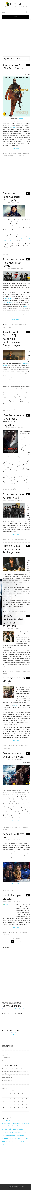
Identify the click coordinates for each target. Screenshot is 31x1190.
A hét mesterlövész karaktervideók (14, 495)
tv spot (17, 1142)
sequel (26, 488)
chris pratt (20, 324)
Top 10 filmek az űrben (19, 1068)
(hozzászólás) (6, 1057)
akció (4, 1121)
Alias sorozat (10, 1080)
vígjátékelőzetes (6, 1144)
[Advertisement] (15, 36)
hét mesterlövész (10, 747)
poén (10, 1135)
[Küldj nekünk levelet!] (15, 1037)
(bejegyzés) (5, 1054)
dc (7, 1123)
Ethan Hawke (11, 325)
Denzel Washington (7, 155)
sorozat (23, 1139)
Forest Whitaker (21, 889)
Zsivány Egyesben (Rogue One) (19, 238)
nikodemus (20, 759)
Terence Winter (6, 410)
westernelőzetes (7, 748)
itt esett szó (20, 118)
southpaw (25, 827)
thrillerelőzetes (11, 1142)
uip (20, 1141)
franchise (14, 155)
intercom (19, 1126)
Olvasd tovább (16, 148)
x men (11, 1144)
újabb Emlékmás (8, 298)
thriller (6, 1142)
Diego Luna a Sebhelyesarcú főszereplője (11, 197)
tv (15, 1141)
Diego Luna (18, 253)
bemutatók (26, 1121)
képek (5, 889)
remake (26, 253)
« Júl (3, 1113)
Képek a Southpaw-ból (14, 835)
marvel (11, 1132)
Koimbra (19, 202)
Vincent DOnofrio (22, 747)
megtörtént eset (21, 1132)
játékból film (24, 1126)
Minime (20, 71)
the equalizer (6, 489)
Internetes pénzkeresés (8, 1068)
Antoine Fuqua (25, 153)
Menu (15, 17)
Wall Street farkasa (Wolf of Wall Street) (18, 381)
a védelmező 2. (14, 153)
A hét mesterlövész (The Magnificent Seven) (14, 262)
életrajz (14, 1144)
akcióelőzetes (9, 1121)
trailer (6, 745)
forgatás (27, 1123)
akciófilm (20, 153)
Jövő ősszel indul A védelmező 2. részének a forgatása (14, 420)
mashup (15, 1132)
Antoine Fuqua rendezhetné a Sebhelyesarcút (12, 549)
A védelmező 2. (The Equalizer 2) (13, 66)
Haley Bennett (18, 325)
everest (7, 827)
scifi (8, 1138)
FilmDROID (17, 4)
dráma (4, 827)
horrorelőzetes (8, 1126)
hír (5, 253)
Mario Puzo (18, 671)
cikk (5, 826)
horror (3, 1126)
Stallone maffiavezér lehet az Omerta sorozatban (13, 621)
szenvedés (5, 829)
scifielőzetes (12, 1139)
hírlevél (14, 1126)
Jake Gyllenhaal (13, 827)
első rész (12, 127)
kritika (5, 153)
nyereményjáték (5, 1135)
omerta (23, 671)
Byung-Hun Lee (21, 745)
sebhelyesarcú (6, 254)
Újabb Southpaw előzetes (12, 896)
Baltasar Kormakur (24, 826)
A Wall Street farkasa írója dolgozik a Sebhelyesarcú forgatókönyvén (12, 338)
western (9, 327)
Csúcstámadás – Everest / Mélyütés (14, 755)
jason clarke (20, 827)
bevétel (4, 1123)
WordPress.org (5, 1060)
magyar (6, 1132)
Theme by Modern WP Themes (15, 1188)
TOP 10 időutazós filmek (13, 1083)
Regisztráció (4, 1049)
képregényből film (8, 1129)
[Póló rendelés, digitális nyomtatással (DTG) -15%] (13, 1008)
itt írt (21, 787)
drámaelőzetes (21, 932)
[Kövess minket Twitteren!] (15, 1021)
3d (2, 1121)
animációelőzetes (20, 1121)
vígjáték (22, 1142)
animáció (14, 1121)
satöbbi (5, 1138)
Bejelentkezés (5, 1052)
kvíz (28, 1126)
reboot (23, 253)
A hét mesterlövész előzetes (14, 679)
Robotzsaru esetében (8, 302)
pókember (14, 1135)
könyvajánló (17, 1129)
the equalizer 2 (20, 155)
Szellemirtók (27, 306)
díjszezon (23, 1123)
